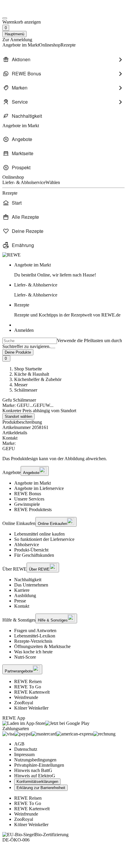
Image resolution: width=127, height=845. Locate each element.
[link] (69, 270)
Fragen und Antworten (35, 630)
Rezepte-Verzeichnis (33, 641)
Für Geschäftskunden (34, 555)
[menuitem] (63, 59)
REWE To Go (27, 686)
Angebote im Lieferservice (39, 488)
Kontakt (21, 606)
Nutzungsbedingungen (35, 759)
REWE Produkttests (33, 509)
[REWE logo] (11, 254)
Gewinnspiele (27, 504)
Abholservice (26, 544)
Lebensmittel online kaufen (39, 533)
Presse (20, 600)
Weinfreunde (26, 697)
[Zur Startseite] (22, 11)
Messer (20, 384)
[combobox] (29, 341)
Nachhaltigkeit (27, 579)
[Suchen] (53, 348)
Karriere (22, 590)
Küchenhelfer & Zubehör (37, 379)
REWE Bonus (27, 493)
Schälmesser (25, 389)
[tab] (63, 432)
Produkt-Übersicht (31, 549)
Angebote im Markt (32, 483)
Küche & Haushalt (31, 374)
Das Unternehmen (31, 584)
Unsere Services (29, 498)
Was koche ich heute (33, 651)
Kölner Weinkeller (31, 707)
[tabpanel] (63, 446)
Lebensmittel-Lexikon (34, 635)
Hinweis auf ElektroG (34, 775)
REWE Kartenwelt (32, 692)
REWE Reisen (28, 681)
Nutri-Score (25, 657)
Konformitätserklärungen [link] (37, 781)
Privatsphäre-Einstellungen (39, 765)
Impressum (24, 754)
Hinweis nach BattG (33, 770)
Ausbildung (25, 595)
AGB (19, 743)
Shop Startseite (28, 368)
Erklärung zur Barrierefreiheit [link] (41, 788)
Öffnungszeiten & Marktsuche (42, 646)
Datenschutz (25, 749)
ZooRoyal (23, 702)
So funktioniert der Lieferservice (44, 539)
